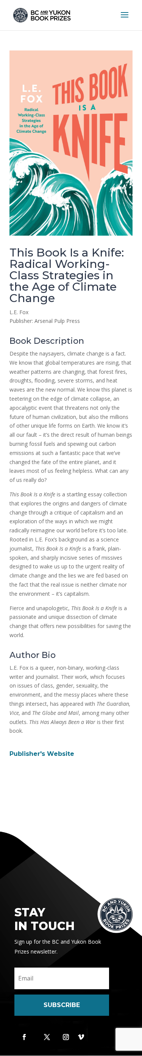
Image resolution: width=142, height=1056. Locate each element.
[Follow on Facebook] (24, 1037)
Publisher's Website (41, 753)
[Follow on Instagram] (66, 1037)
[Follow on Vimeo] (81, 1037)
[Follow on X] (47, 1037)
